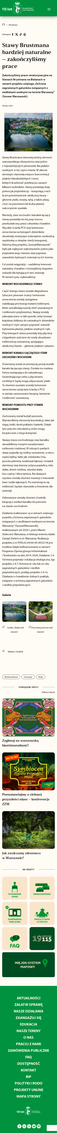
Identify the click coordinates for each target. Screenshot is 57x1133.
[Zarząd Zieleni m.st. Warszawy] (18, 13)
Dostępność (28, 1063)
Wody (40, 677)
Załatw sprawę (28, 1004)
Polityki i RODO (28, 1083)
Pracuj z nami (28, 1044)
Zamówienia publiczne (28, 1050)
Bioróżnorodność (11, 677)
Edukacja (28, 1024)
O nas (28, 1037)
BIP (28, 1076)
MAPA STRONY (29, 1096)
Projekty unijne (28, 1089)
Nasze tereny (29, 1030)
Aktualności (28, 998)
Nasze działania (28, 1011)
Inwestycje (28, 677)
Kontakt (28, 1070)
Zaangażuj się (28, 1017)
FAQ (28, 1057)
